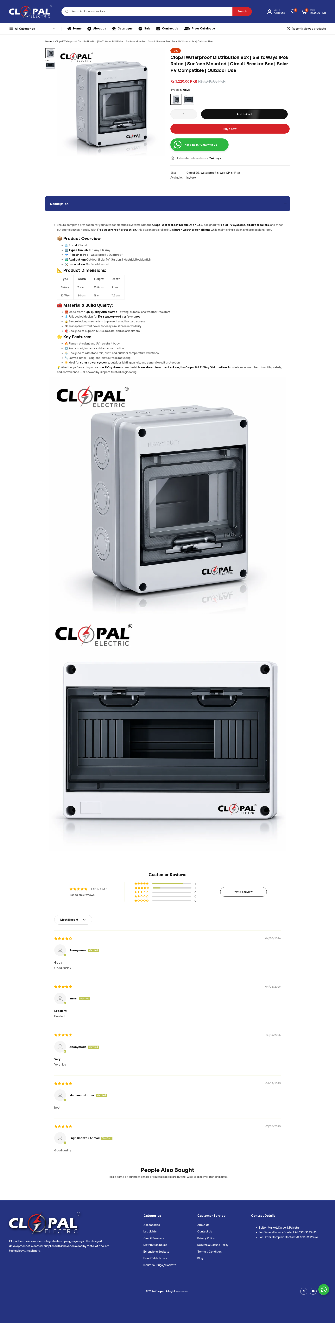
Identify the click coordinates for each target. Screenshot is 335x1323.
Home (48, 41)
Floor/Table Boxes (155, 1258)
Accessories (151, 1224)
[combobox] (156, 11)
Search (242, 11)
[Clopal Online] (30, 11)
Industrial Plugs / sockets (159, 1265)
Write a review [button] (243, 891)
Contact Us (204, 1231)
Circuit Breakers (153, 1238)
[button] (142, 883)
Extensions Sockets (156, 1251)
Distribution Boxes (155, 1244)
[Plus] (192, 114)
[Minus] (175, 114)
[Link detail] (303, 1291)
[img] (63, 938)
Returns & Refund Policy (212, 1244)
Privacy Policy (206, 1238)
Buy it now (230, 128)
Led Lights (150, 1231)
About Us (203, 1224)
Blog (200, 1258)
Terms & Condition (209, 1251)
